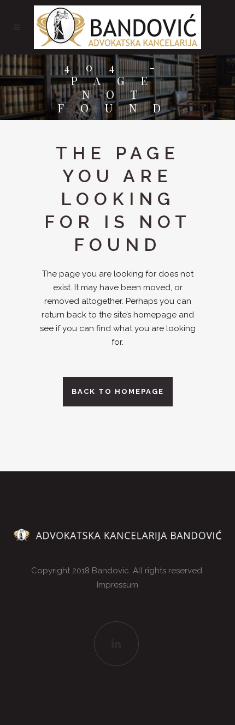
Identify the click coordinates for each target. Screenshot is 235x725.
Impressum (117, 585)
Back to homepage (118, 391)
